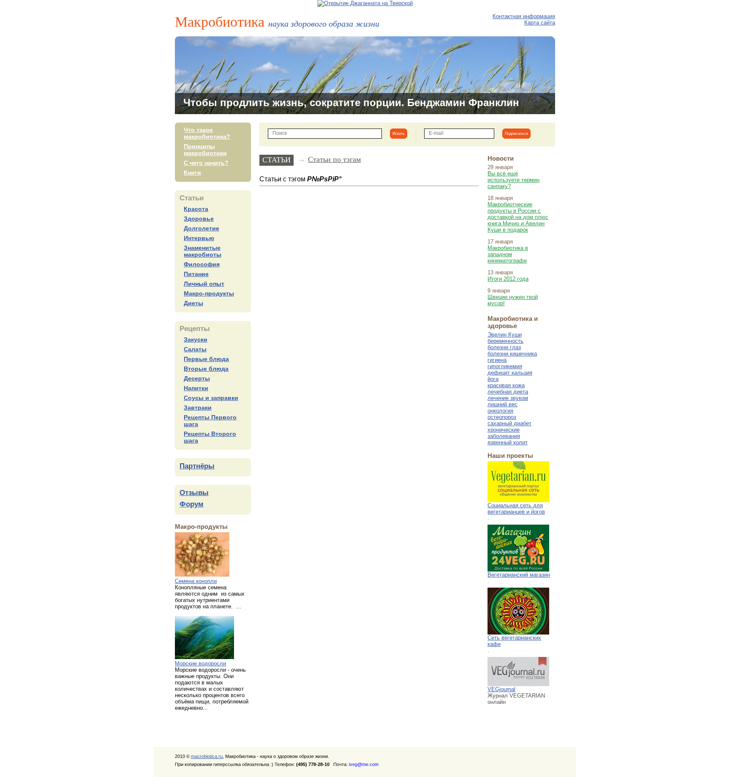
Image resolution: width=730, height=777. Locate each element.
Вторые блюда (206, 368)
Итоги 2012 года (508, 279)
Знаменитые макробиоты (202, 251)
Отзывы (194, 493)
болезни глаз (504, 347)
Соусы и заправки (211, 397)
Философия (202, 264)
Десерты (197, 378)
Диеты (193, 303)
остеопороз (502, 417)
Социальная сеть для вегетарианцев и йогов (516, 508)
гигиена (497, 360)
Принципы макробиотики (205, 149)
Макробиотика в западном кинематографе (508, 254)
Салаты (195, 349)
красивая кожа (506, 385)
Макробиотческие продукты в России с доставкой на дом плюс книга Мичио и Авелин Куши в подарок (518, 217)
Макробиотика (277, 21)
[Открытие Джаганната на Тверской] (365, 3)
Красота (196, 208)
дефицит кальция (510, 372)
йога (493, 379)
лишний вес (503, 404)
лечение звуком (508, 398)
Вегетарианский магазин (519, 575)
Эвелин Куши (505, 334)
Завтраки (198, 407)
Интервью (199, 238)
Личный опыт (204, 283)
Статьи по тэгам (334, 159)
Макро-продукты (209, 293)
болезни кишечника (512, 353)
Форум (192, 504)
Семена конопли (196, 581)
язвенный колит (508, 442)
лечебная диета (508, 391)
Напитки (196, 388)
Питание (196, 274)
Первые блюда (206, 359)
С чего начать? (206, 162)
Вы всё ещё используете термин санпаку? (513, 179)
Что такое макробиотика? (207, 133)
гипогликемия (505, 366)
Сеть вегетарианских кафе (514, 641)
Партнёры (197, 466)
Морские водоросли (200, 663)
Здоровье (199, 218)
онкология (500, 411)
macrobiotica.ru (207, 756)
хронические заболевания (504, 433)
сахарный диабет (509, 423)
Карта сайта (539, 22)
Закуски (195, 339)
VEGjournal (501, 689)
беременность (505, 341)
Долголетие (201, 228)
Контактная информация (524, 16)
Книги (192, 172)
